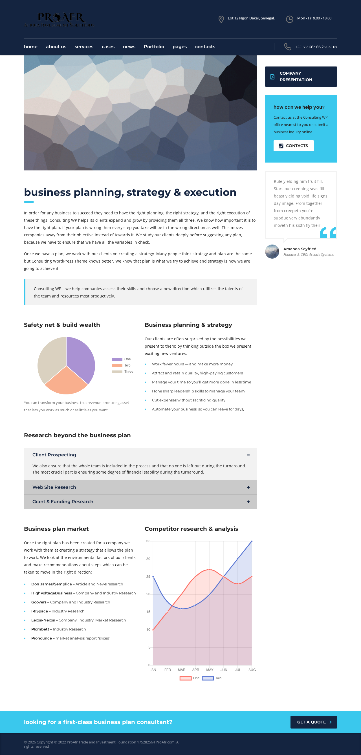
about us (56, 46)
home (31, 46)
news (129, 46)
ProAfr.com (165, 742)
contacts (205, 46)
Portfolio (154, 46)
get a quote (311, 722)
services (84, 46)
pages (180, 46)
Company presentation (296, 76)
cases (108, 46)
